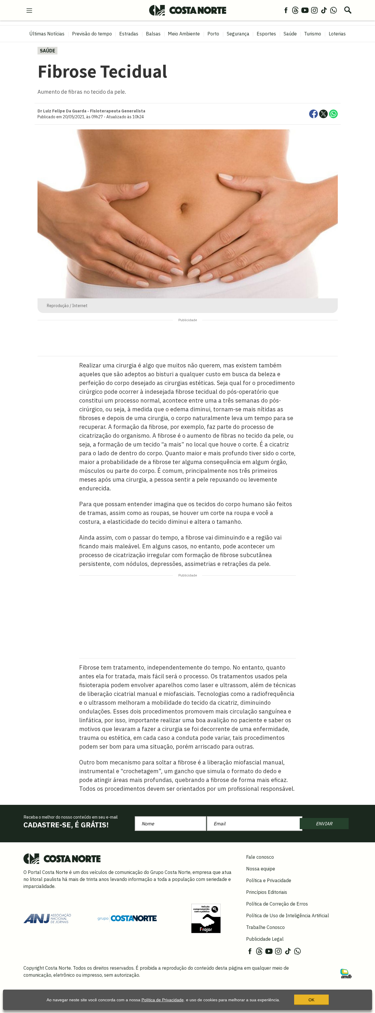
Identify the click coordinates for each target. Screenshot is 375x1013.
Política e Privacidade (268, 880)
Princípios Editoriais (266, 892)
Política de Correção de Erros (277, 904)
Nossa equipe (260, 869)
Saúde (290, 34)
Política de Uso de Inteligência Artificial (287, 915)
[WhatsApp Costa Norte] (333, 10)
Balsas (153, 34)
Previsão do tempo (92, 34)
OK (311, 999)
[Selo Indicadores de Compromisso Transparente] (206, 918)
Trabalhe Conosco (265, 927)
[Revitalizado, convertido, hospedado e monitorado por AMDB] (346, 973)
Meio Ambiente (184, 34)
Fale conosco (260, 857)
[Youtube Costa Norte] (305, 10)
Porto (213, 34)
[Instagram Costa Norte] (314, 10)
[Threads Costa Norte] (295, 10)
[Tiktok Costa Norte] (324, 10)
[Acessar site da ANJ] (47, 918)
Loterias (337, 34)
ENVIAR (324, 824)
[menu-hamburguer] (29, 10)
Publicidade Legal (265, 939)
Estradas (128, 34)
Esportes (266, 34)
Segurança (238, 34)
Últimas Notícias (46, 34)
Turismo (312, 34)
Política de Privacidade (163, 999)
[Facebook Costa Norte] (286, 10)
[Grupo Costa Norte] (127, 918)
